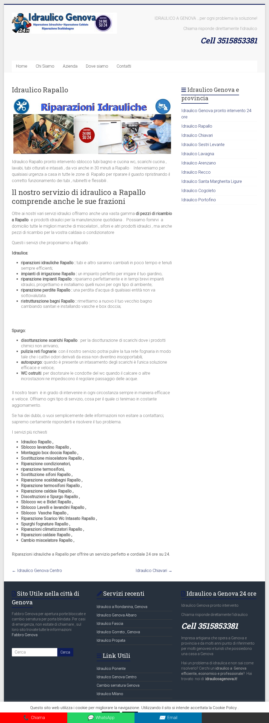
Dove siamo (97, 66)
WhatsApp (101, 718)
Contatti (124, 66)
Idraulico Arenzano (198, 162)
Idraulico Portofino (198, 199)
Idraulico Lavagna (197, 153)
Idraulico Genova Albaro (117, 615)
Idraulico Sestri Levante (203, 144)
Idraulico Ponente (111, 668)
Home (21, 66)
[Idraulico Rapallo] (92, 101)
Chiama (34, 718)
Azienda (70, 66)
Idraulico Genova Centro (37, 570)
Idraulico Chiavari (154, 570)
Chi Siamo (45, 66)
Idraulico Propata (111, 640)
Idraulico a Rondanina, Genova (122, 607)
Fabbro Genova (25, 635)
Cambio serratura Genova (118, 685)
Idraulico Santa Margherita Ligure (211, 181)
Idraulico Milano (110, 694)
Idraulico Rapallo (196, 126)
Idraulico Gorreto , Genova (118, 632)
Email (168, 718)
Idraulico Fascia (110, 623)
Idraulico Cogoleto (198, 190)
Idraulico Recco (196, 172)
